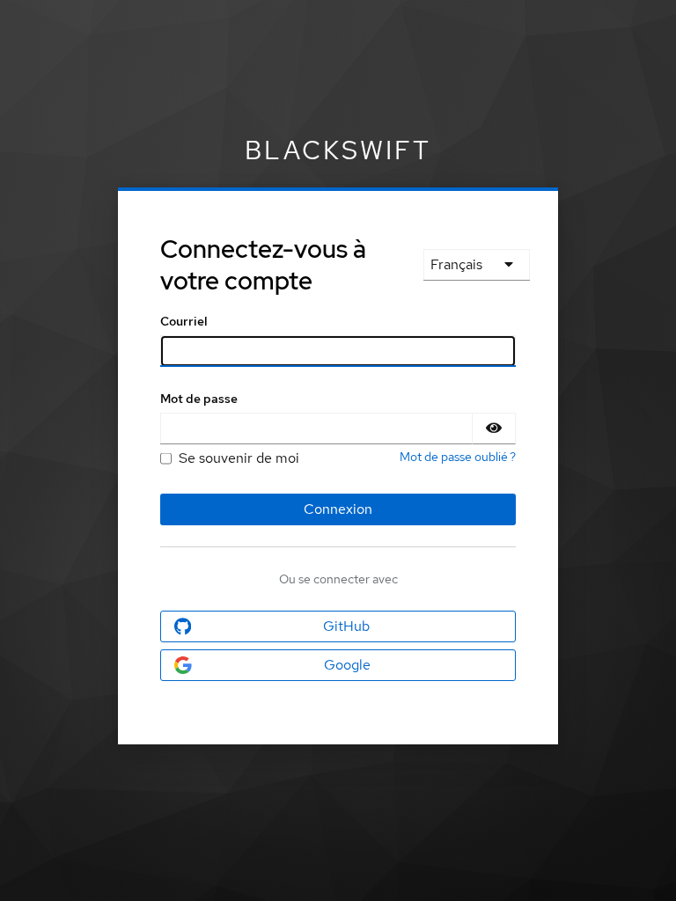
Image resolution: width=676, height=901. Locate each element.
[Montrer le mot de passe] (494, 428)
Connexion (338, 509)
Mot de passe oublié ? (458, 457)
